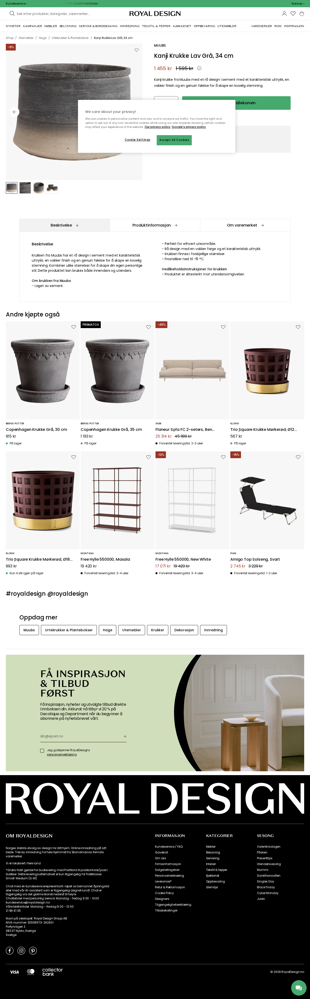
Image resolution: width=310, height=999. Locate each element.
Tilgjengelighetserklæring (173, 904)
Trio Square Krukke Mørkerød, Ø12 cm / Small (262, 430)
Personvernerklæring (169, 875)
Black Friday (266, 887)
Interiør (211, 864)
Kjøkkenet (212, 875)
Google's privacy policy (189, 127)
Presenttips (264, 858)
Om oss (160, 858)
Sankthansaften (268, 875)
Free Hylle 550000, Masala (105, 560)
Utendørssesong (269, 864)
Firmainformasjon (168, 864)
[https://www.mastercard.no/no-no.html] (31, 972)
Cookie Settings (137, 140)
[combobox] (298, 4)
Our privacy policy (157, 127)
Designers (162, 898)
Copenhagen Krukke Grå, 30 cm (36, 430)
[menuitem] (13, 26)
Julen (261, 898)
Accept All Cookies (174, 140)
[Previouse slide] (14, 112)
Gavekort (161, 852)
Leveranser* (163, 881)
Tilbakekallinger (166, 910)
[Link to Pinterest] (33, 950)
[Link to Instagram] (21, 950)
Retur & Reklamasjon (170, 887)
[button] (298, 4)
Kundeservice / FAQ (169, 846)
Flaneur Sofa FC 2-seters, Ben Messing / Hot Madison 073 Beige (187, 430)
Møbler (211, 846)
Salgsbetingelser (167, 869)
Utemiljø (212, 887)
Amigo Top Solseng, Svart (255, 560)
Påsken (262, 852)
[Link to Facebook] (10, 950)
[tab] (64, 225)
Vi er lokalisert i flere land (23, 863)
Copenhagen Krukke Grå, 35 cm (111, 430)
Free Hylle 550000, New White (183, 560)
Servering (213, 858)
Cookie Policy (164, 893)
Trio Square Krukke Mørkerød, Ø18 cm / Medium (38, 560)
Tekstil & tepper (216, 869)
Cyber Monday (267, 893)
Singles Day (265, 881)
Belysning (213, 852)
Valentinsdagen (268, 846)
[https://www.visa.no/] (14, 972)
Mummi (262, 869)
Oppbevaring (215, 881)
